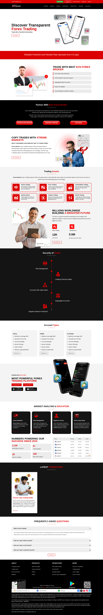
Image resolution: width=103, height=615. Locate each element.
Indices (33, 572)
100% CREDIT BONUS (57, 566)
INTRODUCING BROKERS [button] (24, 123)
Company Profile (16, 566)
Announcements (16, 572)
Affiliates (14, 574)
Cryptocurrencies (36, 569)
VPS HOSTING (55, 569)
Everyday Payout (56, 572)
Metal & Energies (36, 566)
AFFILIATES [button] (78, 123)
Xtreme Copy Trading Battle (59, 574)
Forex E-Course (76, 574)
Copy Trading (76, 572)
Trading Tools (15, 569)
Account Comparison (78, 566)
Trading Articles (76, 569)
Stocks (33, 574)
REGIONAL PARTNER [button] (51, 123)
